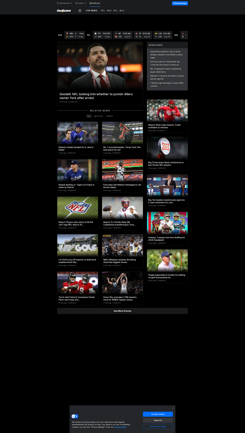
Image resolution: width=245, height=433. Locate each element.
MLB (122, 10)
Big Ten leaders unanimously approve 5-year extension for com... (166, 201)
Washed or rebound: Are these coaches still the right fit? (167, 77)
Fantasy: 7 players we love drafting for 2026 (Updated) (166, 238)
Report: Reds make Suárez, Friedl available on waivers (164, 126)
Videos (109, 116)
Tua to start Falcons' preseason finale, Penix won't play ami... (77, 298)
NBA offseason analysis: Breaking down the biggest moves (119, 260)
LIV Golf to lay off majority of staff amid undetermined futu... (77, 260)
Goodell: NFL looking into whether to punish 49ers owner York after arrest (96, 96)
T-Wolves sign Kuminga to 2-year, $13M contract (166, 84)
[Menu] (80, 10)
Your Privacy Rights (158, 426)
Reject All (158, 420)
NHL (115, 10)
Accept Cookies (158, 414)
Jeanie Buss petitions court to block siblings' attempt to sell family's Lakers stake (166, 55)
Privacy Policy (120, 427)
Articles (98, 116)
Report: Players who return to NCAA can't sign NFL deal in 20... (76, 223)
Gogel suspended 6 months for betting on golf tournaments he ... (166, 276)
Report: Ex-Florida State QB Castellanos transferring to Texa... (119, 223)
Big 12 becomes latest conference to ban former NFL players (166, 163)
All (89, 116)
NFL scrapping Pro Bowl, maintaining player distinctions (165, 70)
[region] (122, 419)
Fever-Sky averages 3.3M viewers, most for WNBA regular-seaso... (120, 298)
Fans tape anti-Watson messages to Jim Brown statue (122, 186)
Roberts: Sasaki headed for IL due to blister (76, 148)
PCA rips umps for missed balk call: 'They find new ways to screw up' (165, 63)
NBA (109, 10)
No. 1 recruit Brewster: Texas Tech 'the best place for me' (122, 148)
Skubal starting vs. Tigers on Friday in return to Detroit (76, 186)
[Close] (173, 408)
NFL (103, 10)
